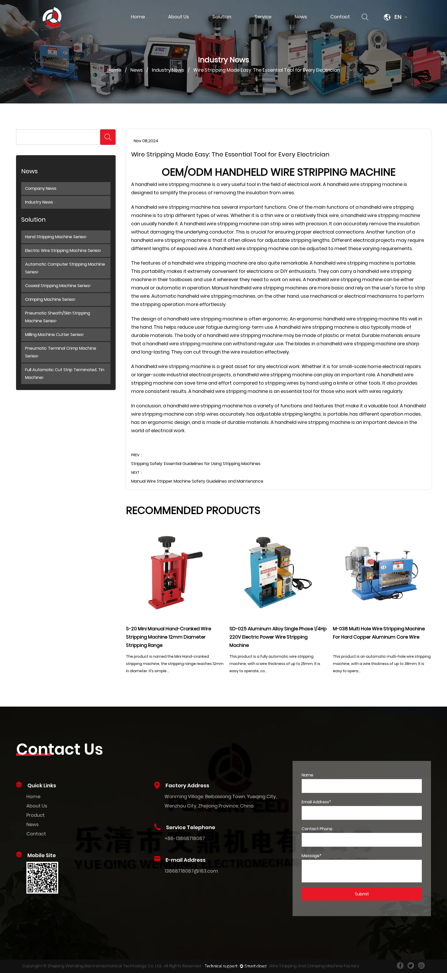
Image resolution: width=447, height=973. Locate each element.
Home (138, 16)
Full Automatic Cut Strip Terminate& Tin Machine (64, 373)
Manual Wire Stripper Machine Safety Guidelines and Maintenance (197, 481)
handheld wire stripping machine (173, 184)
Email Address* (316, 802)
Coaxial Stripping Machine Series (57, 286)
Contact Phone (317, 829)
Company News (40, 188)
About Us (36, 806)
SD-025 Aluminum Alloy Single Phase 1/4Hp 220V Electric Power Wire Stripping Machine (278, 636)
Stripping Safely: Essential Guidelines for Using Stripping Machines (195, 464)
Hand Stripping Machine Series (55, 237)
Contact (340, 16)
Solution (221, 16)
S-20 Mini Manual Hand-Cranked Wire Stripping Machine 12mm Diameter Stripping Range (168, 636)
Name (307, 775)
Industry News (168, 70)
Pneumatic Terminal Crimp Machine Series (60, 352)
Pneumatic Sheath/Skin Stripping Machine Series (57, 317)
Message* (312, 856)
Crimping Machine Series (49, 299)
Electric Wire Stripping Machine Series (62, 250)
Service (263, 16)
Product (35, 815)
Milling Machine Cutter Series (53, 335)
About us (178, 16)
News (301, 16)
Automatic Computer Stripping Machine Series (65, 268)
